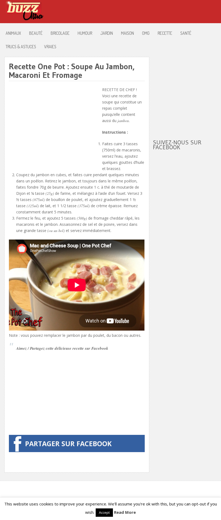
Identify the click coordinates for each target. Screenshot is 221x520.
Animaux (13, 33)
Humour (85, 33)
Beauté (36, 33)
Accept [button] (104, 512)
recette (165, 33)
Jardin (106, 33)
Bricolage (60, 33)
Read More (125, 512)
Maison (127, 33)
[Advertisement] (54, 124)
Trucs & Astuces (21, 46)
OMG (146, 33)
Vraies (50, 46)
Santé (185, 33)
